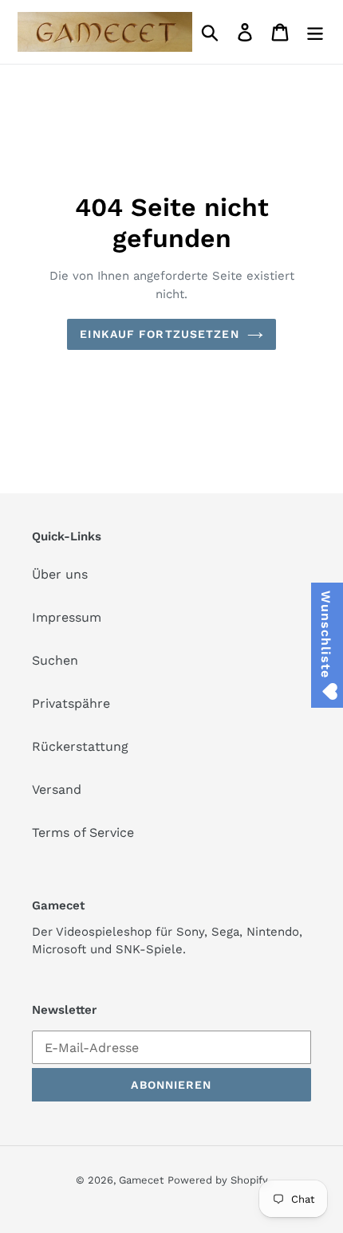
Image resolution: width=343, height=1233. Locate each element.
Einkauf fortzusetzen (159, 334)
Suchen (55, 660)
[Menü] (315, 32)
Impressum (66, 617)
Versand (56, 789)
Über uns (60, 574)
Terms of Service (83, 832)
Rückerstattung (80, 746)
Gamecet (141, 1180)
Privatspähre (71, 703)
